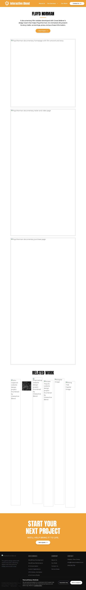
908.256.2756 (71, 565)
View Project (42, 31)
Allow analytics (76, 582)
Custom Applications (34, 569)
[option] (15, 441)
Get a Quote (42, 542)
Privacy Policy (5, 586)
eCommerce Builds (34, 575)
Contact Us (76, 3)
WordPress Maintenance (35, 563)
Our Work (64, 3)
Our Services (51, 3)
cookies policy (38, 585)
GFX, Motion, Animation (35, 572)
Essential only (64, 582)
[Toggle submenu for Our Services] (57, 3)
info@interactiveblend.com (75, 562)
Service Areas (55, 569)
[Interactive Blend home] (17, 3)
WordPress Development (35, 560)
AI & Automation (33, 566)
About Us (42, 3)
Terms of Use (14, 586)
